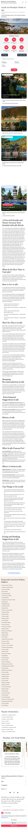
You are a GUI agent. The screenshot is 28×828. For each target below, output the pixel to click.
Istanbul (7, 96)
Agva (4, 129)
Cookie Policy (3, 817)
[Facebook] (10, 792)
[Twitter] (18, 792)
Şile (3, 228)
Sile (4, 96)
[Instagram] (14, 792)
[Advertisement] (14, 176)
